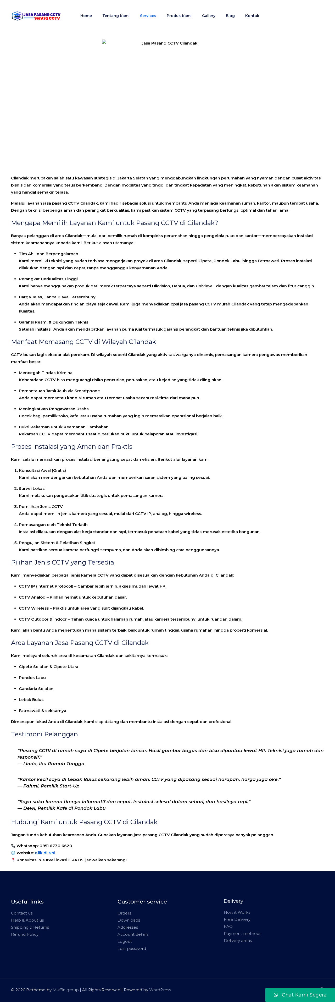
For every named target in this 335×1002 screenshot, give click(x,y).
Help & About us (27, 920)
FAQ (228, 926)
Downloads (129, 920)
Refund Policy (24, 934)
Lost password (132, 948)
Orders (124, 913)
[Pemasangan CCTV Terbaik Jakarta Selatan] (36, 15)
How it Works (237, 912)
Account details (133, 934)
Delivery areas (238, 940)
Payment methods (242, 933)
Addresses (128, 927)
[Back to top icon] (322, 987)
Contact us (21, 913)
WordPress (160, 989)
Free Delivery (237, 919)
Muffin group (66, 989)
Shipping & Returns (30, 927)
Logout (125, 941)
